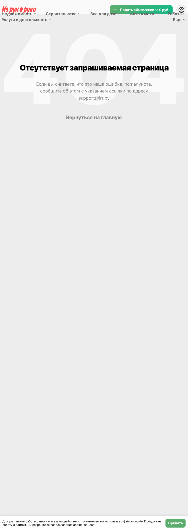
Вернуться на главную (94, 117)
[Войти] (181, 9)
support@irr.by (94, 98)
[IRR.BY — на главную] (19, 10)
